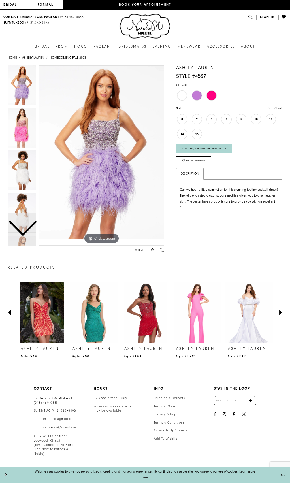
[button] (267, 17)
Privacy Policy (165, 414)
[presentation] (42, 312)
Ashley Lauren (33, 57)
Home (12, 57)
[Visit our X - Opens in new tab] (244, 414)
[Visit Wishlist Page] (284, 17)
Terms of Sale (164, 406)
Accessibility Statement (172, 430)
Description (190, 173)
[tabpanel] (101, 155)
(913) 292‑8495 (64, 410)
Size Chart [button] (275, 108)
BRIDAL (10, 5)
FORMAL (45, 5)
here (145, 477)
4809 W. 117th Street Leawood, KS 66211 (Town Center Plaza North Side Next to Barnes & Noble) (54, 445)
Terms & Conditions (169, 422)
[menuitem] (15, 5)
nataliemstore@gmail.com (55, 419)
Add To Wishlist (166, 439)
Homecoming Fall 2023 (68, 57)
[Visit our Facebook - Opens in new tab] (215, 414)
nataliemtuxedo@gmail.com (56, 427)
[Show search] (250, 17)
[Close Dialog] (6, 475)
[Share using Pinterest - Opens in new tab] (152, 250)
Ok (283, 474)
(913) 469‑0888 (46, 403)
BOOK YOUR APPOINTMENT (145, 5)
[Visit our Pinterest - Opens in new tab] (234, 414)
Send (252, 400)
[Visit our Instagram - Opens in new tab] (224, 414)
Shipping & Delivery (169, 398)
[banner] (145, 26)
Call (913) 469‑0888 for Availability (204, 148)
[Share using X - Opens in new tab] (162, 250)
